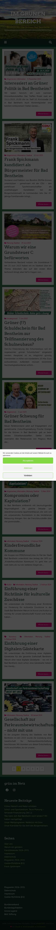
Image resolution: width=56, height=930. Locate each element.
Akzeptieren (28, 460)
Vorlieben (28, 475)
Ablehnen (28, 468)
